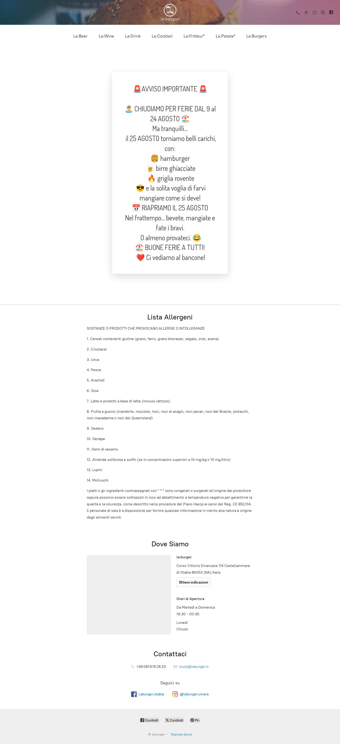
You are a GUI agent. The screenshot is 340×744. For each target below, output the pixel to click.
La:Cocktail (162, 36)
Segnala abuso (181, 734)
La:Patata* (225, 36)
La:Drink (133, 36)
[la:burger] (170, 12)
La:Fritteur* (194, 36)
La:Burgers (256, 36)
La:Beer (80, 36)
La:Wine (106, 36)
